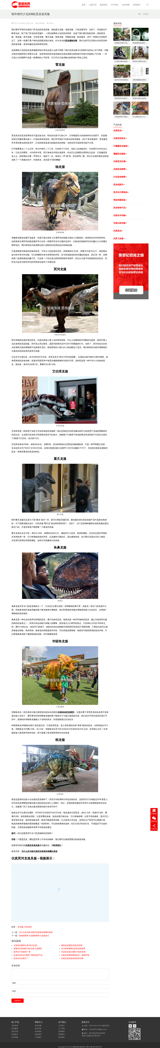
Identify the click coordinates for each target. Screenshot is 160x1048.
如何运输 (38, 1025)
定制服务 (61, 1031)
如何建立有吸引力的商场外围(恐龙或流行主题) (122, 43)
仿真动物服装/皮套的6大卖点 (140, 80)
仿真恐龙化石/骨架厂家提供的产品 (28, 955)
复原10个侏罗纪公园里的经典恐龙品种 (140, 61)
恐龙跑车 (14, 1034)
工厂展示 (61, 1028)
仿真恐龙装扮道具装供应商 (72, 958)
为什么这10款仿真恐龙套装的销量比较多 (39, 851)
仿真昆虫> (118, 230)
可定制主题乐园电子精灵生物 (73, 952)
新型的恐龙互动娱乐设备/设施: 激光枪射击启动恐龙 (122, 98)
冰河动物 (14, 1037)
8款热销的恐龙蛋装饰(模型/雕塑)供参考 (140, 43)
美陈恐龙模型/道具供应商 (71, 945)
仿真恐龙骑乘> (120, 169)
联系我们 (137, 5)
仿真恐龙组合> (120, 138)
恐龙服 (20, 927)
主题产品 (93, 5)
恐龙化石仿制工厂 (21, 958)
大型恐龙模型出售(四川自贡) (25, 945)
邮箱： (14, 991)
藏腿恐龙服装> (120, 153)
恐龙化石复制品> (121, 192)
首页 (84, 5)
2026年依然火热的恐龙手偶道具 (140, 98)
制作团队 (61, 1037)
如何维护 (38, 1034)
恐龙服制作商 (71, 40)
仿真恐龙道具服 (32, 845)
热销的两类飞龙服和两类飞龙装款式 (34, 935)
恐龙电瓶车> (119, 184)
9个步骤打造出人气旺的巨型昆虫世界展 (140, 117)
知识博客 (126, 5)
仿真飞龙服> (119, 238)
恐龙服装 (14, 1028)
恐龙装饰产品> (120, 207)
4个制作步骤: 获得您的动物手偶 (122, 61)
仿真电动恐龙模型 (66, 712)
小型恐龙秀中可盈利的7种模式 (122, 117)
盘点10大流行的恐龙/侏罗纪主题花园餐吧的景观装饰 (122, 80)
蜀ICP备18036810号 (94, 1047)
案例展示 (61, 1034)
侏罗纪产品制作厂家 (22, 952)
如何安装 (38, 1028)
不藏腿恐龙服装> (121, 146)
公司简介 (61, 1025)
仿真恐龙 (14, 1025)
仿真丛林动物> (120, 223)
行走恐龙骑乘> (120, 176)
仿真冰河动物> (120, 215)
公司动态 (41, 23)
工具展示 (38, 1037)
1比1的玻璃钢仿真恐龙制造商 (73, 948)
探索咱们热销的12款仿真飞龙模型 (28, 948)
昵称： (14, 983)
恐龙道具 (28, 927)
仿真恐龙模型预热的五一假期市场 (75, 955)
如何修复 (38, 1031)
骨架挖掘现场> (120, 200)
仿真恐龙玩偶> (120, 161)
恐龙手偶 (14, 1031)
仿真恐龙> (118, 130)
